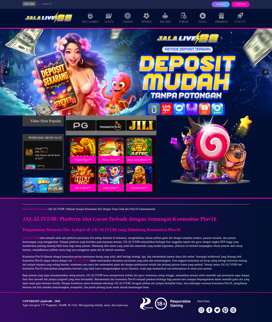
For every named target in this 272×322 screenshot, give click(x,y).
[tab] (81, 125)
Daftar (240, 4)
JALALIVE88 (31, 237)
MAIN (83, 150)
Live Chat (29, 3)
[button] (6, 72)
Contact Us (47, 3)
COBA (83, 142)
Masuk (220, 4)
